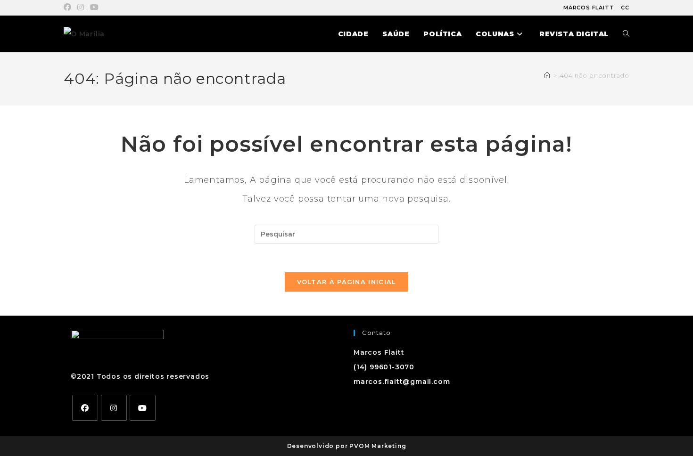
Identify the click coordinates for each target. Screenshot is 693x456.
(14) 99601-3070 (384, 367)
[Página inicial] (547, 75)
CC (625, 7)
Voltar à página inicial (346, 281)
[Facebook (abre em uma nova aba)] (69, 7)
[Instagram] (114, 408)
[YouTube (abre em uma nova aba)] (94, 7)
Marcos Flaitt (588, 7)
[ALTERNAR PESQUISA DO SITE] (626, 34)
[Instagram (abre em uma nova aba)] (80, 7)
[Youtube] (143, 408)
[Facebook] (85, 408)
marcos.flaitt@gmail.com (402, 381)
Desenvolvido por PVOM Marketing (346, 445)
